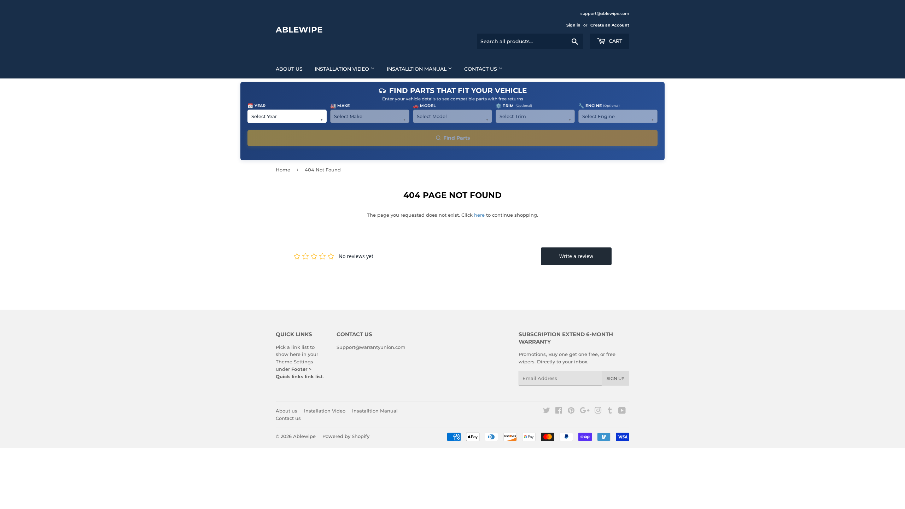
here (479, 215)
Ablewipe (299, 30)
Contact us (481, 69)
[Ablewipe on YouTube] (622, 411)
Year (256, 106)
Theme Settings (294, 361)
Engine (599, 106)
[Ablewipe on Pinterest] (571, 411)
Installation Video (342, 69)
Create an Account (609, 25)
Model (424, 106)
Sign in (573, 25)
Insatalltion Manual (417, 69)
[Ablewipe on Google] (585, 411)
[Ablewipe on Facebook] (558, 411)
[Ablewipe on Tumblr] (610, 411)
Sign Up (616, 378)
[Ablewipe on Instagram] (598, 411)
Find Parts (456, 138)
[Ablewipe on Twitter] (546, 411)
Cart (614, 41)
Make (340, 106)
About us (289, 69)
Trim (514, 106)
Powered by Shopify (345, 436)
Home (283, 169)
